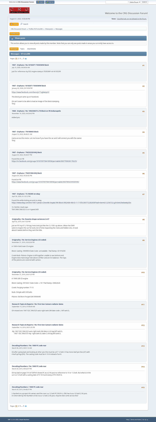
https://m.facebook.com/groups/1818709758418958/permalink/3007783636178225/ (44, 161)
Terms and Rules (136, 419)
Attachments (31, 49)
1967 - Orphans (18, 65)
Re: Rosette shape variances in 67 (35, 219)
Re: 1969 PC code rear (37, 345)
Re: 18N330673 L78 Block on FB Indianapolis (43, 111)
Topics (22, 49)
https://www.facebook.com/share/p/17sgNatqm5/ (30, 92)
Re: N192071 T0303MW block (37, 65)
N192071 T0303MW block (36, 86)
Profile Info (14, 34)
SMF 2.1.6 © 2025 (13, 419)
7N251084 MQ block (34, 173)
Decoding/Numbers (20, 345)
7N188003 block (32, 132)
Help (127, 419)
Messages (14, 49)
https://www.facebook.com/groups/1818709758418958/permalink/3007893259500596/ (45, 182)
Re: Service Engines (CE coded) (34, 240)
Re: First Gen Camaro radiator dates (49, 304)
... (22, 58)
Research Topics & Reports (22, 304)
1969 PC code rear (36, 387)
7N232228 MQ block (34, 152)
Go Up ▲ (145, 419)
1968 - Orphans (18, 111)
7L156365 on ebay (33, 194)
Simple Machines (24, 419)
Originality (16, 219)
